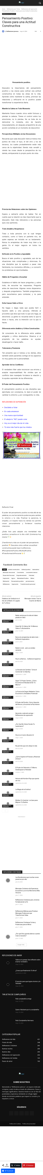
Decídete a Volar (10, 407)
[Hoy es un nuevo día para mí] (8, 738)
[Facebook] (11, 1113)
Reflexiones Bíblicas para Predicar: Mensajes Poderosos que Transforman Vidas (26, 913)
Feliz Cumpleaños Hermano (24, 1020)
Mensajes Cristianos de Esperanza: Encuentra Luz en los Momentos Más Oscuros (27, 890)
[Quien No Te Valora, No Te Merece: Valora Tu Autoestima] (8, 629)
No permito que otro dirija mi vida (26, 746)
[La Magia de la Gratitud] (8, 792)
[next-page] (6, 811)
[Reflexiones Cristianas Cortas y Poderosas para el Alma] (8, 925)
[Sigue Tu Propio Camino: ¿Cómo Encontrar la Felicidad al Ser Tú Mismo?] (8, 684)
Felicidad (31, 575)
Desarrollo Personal (8, 575)
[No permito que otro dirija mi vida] (8, 749)
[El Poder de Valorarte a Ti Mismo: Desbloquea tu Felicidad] (8, 771)
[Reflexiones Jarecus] (3, 31)
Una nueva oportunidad (13, 415)
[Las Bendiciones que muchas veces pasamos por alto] (8, 880)
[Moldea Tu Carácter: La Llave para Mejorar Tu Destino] (8, 803)
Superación (15, 584)
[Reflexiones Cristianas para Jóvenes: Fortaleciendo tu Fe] (8, 903)
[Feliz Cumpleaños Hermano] (8, 1024)
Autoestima (35, 569)
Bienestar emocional (9, 572)
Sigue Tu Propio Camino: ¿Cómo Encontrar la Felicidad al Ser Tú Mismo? (26, 683)
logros (13, 578)
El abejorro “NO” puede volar (15, 419)
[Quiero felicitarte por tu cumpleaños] (8, 1013)
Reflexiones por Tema (13, 9)
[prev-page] (3, 811)
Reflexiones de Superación (29, 9)
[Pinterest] (21, 1113)
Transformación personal (27, 584)
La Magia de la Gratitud (22, 789)
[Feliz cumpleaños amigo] (8, 1002)
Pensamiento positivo (17, 581)
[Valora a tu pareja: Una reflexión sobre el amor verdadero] (8, 963)
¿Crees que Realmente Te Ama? (26, 970)
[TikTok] (27, 1113)
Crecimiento (20, 572)
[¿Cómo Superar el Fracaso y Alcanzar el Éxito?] (8, 760)
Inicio (3, 9)
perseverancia (30, 581)
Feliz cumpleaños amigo (23, 999)
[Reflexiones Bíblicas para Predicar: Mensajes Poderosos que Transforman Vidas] (8, 914)
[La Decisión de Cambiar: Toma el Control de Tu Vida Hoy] (8, 673)
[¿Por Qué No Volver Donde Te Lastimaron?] (8, 727)
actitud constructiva (14, 569)
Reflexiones (6, 584)
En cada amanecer (11, 411)
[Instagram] (16, 1113)
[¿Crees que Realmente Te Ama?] (8, 974)
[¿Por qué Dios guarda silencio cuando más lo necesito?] (8, 937)
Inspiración (6, 578)
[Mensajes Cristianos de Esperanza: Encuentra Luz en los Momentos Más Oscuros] (8, 892)
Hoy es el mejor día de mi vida (16, 423)
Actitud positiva (26, 569)
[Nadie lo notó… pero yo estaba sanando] (8, 651)
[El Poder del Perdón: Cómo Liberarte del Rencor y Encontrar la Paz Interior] (8, 705)
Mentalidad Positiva (22, 578)
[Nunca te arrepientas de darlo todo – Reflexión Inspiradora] (8, 640)
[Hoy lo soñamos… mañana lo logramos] (8, 662)
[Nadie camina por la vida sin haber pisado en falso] (8, 618)
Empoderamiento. (21, 575)
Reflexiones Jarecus (12, 31)
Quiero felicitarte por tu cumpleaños (27, 1009)
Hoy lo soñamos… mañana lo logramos (28, 659)
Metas (32, 578)
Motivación (6, 581)
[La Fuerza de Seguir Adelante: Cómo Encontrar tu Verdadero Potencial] (8, 695)
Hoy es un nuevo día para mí (24, 735)
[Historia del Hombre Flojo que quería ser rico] (8, 782)
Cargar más (20, 944)
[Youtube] (32, 1113)
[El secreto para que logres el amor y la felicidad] (8, 984)
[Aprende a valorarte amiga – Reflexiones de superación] (8, 716)
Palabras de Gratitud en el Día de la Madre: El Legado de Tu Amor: (11, 601)
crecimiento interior (31, 572)
